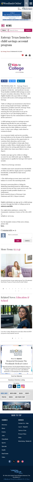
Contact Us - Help (23, 423)
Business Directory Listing (16, 380)
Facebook (10, 461)
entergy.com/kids (7, 206)
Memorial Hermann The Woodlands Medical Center (16, 362)
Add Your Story (20, 397)
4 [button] (12, 289)
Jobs (3, 435)
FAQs (19, 437)
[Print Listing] (26, 55)
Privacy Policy (22, 434)
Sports (4, 443)
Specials (4, 446)
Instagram (23, 461)
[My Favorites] (23, 55)
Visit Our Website (16, 376)
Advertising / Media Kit (24, 441)
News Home (13, 393)
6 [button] (19, 289)
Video (3, 457)
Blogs (21, 393)
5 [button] (16, 289)
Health (3, 450)
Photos (4, 397)
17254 (17, 249)
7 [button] (22, 289)
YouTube (19, 461)
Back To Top (16, 415)
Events (27, 393)
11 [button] (16, 291)
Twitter (14, 461)
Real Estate (5, 453)
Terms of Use (22, 430)
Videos (11, 397)
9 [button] (28, 289)
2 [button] (6, 289)
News (9, 25)
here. (2, 226)
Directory (4, 425)
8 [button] (25, 289)
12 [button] (19, 291)
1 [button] (3, 289)
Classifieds (5, 439)
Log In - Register (23, 427)
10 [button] (31, 289)
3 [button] (9, 289)
